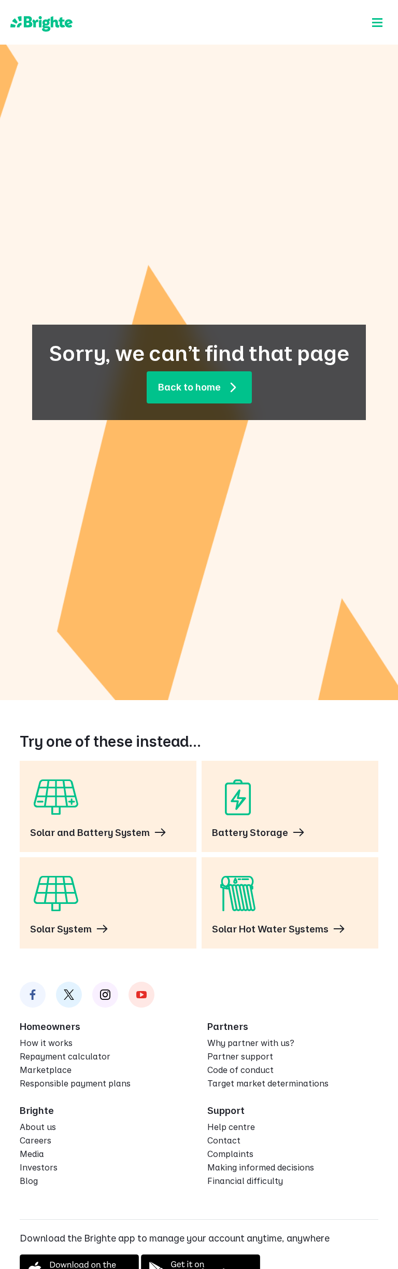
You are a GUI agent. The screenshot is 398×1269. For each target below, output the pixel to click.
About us (38, 1127)
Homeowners (50, 1026)
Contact (223, 1140)
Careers (35, 1140)
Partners (227, 1026)
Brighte (37, 1110)
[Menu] (377, 22)
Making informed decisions (260, 1167)
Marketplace (46, 1070)
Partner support (240, 1056)
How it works (46, 1043)
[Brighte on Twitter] (69, 995)
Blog (29, 1181)
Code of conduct (240, 1070)
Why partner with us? (250, 1043)
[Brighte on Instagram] (105, 995)
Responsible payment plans (75, 1083)
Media (32, 1154)
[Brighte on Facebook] (33, 995)
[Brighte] (41, 22)
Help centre (231, 1127)
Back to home (189, 387)
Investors (39, 1167)
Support (226, 1110)
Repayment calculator (65, 1056)
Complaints (230, 1154)
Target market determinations (268, 1083)
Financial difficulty (245, 1181)
